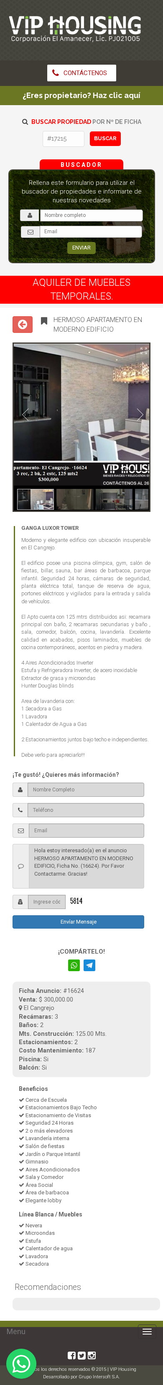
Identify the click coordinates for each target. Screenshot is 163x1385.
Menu (16, 1331)
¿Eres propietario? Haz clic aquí (81, 95)
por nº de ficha (86, 121)
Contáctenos (84, 73)
